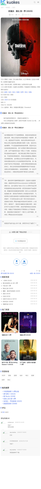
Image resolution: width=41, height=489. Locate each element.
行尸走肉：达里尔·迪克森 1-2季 (28, 363)
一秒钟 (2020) (7, 280)
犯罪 (22, 92)
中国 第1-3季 (7, 286)
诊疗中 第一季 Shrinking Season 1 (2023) (9, 363)
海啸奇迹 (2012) (8, 304)
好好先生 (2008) (8, 301)
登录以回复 (11, 427)
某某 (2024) (6, 293)
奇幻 (26, 92)
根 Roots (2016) (9, 396)
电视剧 (8, 7)
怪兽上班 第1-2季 (9, 399)
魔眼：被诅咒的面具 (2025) (11, 291)
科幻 (14, 92)
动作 (9, 92)
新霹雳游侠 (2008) (10, 404)
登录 (3, 412)
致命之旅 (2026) (8, 288)
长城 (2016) (6, 296)
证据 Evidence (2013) (10, 299)
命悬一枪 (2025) (35, 273)
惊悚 (18, 92)
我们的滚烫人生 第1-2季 (10, 283)
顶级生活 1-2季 (6, 335)
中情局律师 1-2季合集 (11, 391)
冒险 (30, 92)
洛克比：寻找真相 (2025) (12, 401)
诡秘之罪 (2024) (25, 335)
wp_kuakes (13, 432)
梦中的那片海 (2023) (7, 273)
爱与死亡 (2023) (9, 394)
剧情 (5, 92)
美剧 (13, 7)
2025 (6, 100)
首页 (2, 7)
